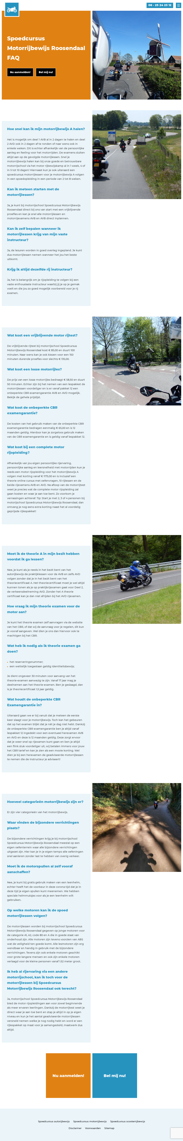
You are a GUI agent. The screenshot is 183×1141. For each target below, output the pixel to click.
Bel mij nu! (115, 1075)
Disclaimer (75, 1128)
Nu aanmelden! (68, 1075)
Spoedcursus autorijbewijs (54, 1121)
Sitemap (109, 1128)
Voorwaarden (93, 1128)
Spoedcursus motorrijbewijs (90, 1121)
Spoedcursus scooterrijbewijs (127, 1121)
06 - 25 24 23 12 (159, 5)
